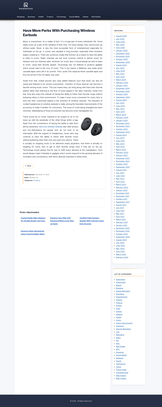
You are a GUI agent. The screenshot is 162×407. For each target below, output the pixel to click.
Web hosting (121, 378)
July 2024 (120, 103)
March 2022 (121, 184)
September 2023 (123, 132)
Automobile (120, 282)
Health (41, 17)
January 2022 (122, 190)
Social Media (74, 17)
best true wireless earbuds (50, 127)
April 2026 (120, 48)
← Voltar (28, 166)
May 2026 (120, 45)
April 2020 (120, 251)
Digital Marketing (123, 291)
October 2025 (122, 59)
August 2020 (121, 240)
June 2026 (120, 42)
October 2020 (122, 234)
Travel (118, 367)
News (118, 338)
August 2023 (121, 135)
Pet (117, 340)
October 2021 (121, 199)
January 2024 (122, 120)
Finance (50, 17)
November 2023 (123, 126)
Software (119, 358)
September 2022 (123, 167)
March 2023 (121, 150)
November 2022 (123, 161)
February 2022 (122, 187)
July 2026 (120, 39)
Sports (118, 361)
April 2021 (120, 216)
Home (118, 320)
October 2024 (122, 94)
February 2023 (122, 152)
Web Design (121, 375)
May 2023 (120, 144)
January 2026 (122, 50)
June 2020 (120, 245)
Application (120, 279)
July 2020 (120, 243)
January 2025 (122, 85)
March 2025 (121, 80)
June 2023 (120, 141)
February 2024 (122, 117)
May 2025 (120, 74)
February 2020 (122, 257)
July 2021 (120, 208)
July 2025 (120, 68)
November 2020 (123, 231)
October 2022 (122, 164)
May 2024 (120, 109)
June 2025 (120, 71)
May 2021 (120, 213)
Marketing (120, 335)
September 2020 (123, 237)
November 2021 (122, 196)
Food (118, 308)
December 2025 (122, 53)
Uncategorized (122, 372)
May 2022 (120, 179)
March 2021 (121, 219)
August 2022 (121, 170)
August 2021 (121, 205)
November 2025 (123, 56)
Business (31, 17)
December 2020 (122, 228)
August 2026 (121, 36)
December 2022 (122, 158)
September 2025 (123, 62)
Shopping (20, 17)
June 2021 (120, 211)
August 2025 (121, 65)
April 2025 (120, 77)
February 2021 (122, 222)
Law (117, 332)
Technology (61, 17)
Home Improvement (124, 323)
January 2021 (121, 225)
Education (120, 294)
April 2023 (120, 147)
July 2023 (120, 138)
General (119, 314)
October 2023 (122, 129)
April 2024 (120, 112)
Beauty (119, 285)
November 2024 (123, 91)
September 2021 (123, 202)
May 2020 (120, 248)
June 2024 (120, 106)
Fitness (119, 306)
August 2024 (121, 100)
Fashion (119, 300)
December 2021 (122, 193)
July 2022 (120, 173)
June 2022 (120, 176)
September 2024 (123, 97)
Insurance (120, 326)
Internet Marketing (123, 329)
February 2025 (122, 83)
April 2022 (120, 181)
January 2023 (122, 155)
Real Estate (96, 17)
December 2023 (122, 123)
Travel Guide (121, 370)
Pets (117, 343)
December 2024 (122, 88)
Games (85, 17)
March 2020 (121, 254)
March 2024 (121, 115)
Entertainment (121, 297)
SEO (117, 349)
